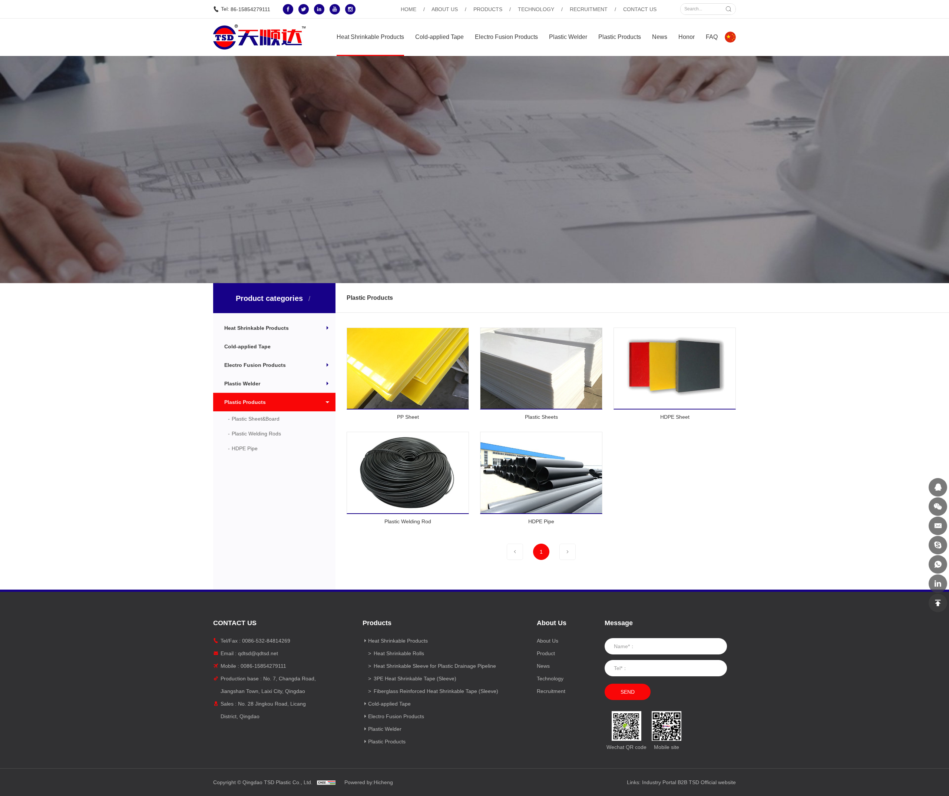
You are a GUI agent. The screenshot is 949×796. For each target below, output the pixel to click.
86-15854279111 (250, 9)
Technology (550, 678)
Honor (686, 37)
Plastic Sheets (541, 417)
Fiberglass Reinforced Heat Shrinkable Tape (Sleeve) (436, 691)
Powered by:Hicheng (368, 782)
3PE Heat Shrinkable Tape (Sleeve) (415, 678)
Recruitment (551, 691)
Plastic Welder (568, 37)
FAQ (712, 37)
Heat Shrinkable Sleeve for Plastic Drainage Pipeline (435, 666)
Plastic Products (619, 37)
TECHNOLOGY (536, 9)
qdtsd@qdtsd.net (258, 653)
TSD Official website (712, 782)
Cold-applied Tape (439, 37)
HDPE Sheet (675, 417)
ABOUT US (444, 9)
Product (546, 653)
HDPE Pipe (541, 521)
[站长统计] (326, 782)
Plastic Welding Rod (407, 521)
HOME (408, 9)
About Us (547, 641)
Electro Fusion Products (506, 37)
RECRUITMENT (589, 9)
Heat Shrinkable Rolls (399, 653)
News (659, 37)
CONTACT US (640, 9)
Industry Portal (659, 782)
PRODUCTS (487, 9)
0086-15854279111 (263, 666)
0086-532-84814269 (266, 641)
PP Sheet (408, 417)
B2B (682, 782)
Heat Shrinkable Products (370, 37)
